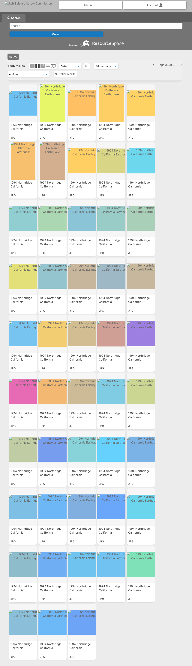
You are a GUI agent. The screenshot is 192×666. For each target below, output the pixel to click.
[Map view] (53, 66)
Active (13, 56)
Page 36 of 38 (167, 65)
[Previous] (154, 65)
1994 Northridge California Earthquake (21, 128)
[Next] (180, 65)
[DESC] (86, 66)
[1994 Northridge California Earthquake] (23, 103)
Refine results (67, 73)
